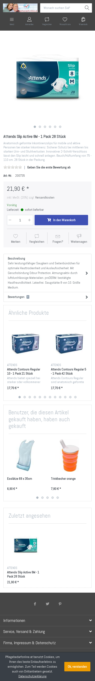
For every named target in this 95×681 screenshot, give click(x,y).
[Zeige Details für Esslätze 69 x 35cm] (25, 455)
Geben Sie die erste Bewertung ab (49, 167)
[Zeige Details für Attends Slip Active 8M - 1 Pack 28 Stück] (25, 545)
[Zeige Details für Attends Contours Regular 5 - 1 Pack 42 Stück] (69, 342)
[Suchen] (87, 8)
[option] (47, 79)
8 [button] (55, 397)
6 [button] (60, 127)
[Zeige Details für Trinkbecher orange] (69, 455)
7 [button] (50, 397)
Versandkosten (44, 197)
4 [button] (50, 127)
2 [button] (40, 127)
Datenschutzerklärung (32, 676)
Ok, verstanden (77, 666)
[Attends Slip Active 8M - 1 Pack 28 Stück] (47, 79)
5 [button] (55, 127)
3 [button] (45, 127)
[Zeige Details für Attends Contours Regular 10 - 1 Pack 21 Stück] (25, 342)
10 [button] (65, 397)
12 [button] (75, 397)
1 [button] (35, 127)
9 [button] (60, 397)
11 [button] (70, 397)
